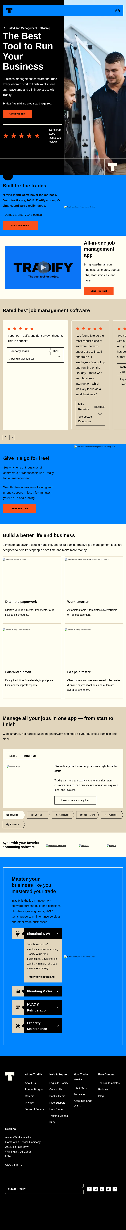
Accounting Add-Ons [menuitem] (83, 1103)
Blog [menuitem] (101, 1096)
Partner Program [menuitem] (34, 1089)
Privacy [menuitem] (29, 1102)
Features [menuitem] (79, 1087)
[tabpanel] (63, 778)
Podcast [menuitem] (103, 1089)
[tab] (14, 815)
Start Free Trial (17, 113)
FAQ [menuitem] (52, 1122)
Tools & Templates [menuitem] (109, 1083)
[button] (5, 437)
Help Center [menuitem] (56, 1109)
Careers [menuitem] (29, 1096)
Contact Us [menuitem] (55, 1089)
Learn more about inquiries (75, 800)
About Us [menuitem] (30, 1083)
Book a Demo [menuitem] (57, 1096)
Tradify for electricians (41, 976)
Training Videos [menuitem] (58, 1115)
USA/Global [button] (12, 1164)
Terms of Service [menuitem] (34, 1109)
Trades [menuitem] (78, 1094)
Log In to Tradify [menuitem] (58, 1083)
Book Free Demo (20, 225)
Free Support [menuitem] (57, 1102)
